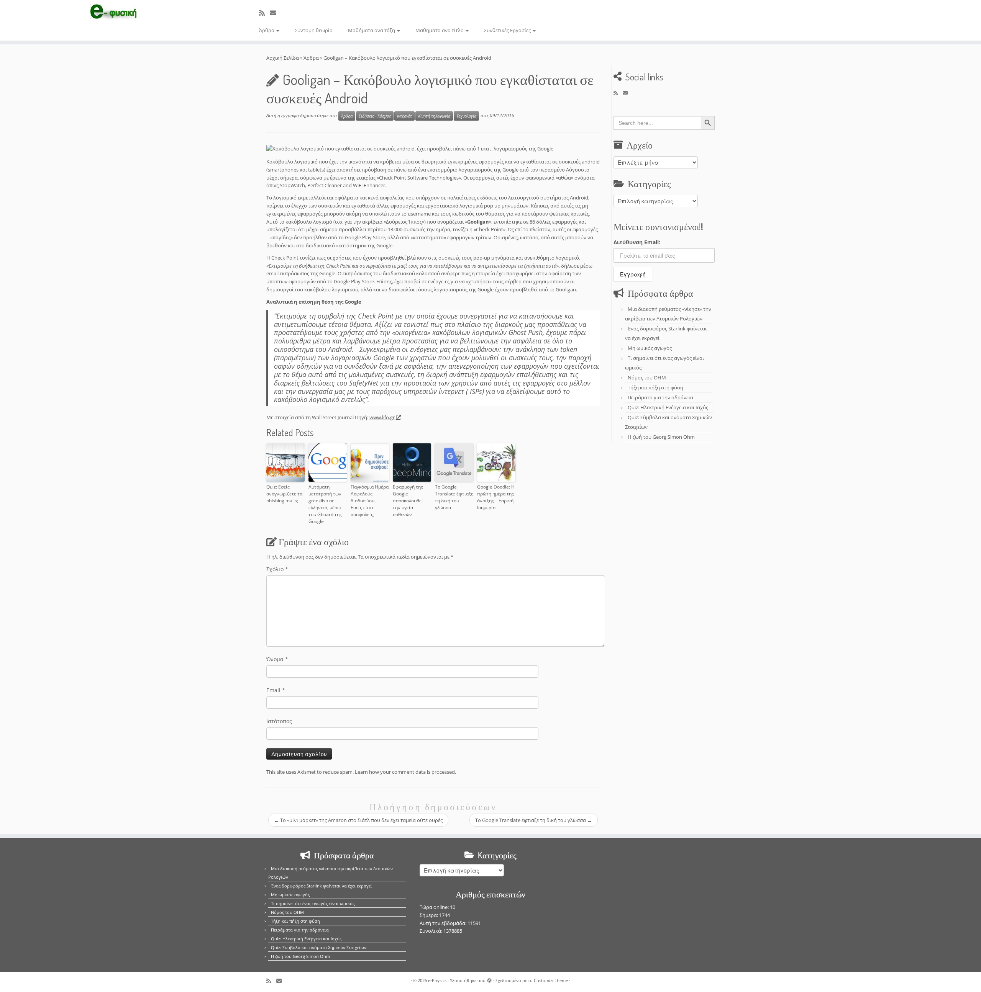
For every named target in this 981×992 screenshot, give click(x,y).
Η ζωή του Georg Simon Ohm (661, 436)
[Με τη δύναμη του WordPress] (489, 979)
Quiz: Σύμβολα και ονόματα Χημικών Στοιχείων (318, 947)
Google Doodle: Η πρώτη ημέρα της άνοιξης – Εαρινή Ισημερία (496, 497)
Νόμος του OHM (647, 377)
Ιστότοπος (279, 721)
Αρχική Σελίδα (283, 57)
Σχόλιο (277, 569)
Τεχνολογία (466, 116)
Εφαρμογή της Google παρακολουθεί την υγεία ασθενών (408, 501)
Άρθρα (267, 30)
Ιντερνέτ (404, 116)
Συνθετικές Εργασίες (508, 30)
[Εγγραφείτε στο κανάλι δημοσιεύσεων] (264, 12)
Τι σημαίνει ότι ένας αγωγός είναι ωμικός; (313, 903)
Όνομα (277, 659)
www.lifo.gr (382, 417)
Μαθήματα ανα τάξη (372, 30)
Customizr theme (551, 980)
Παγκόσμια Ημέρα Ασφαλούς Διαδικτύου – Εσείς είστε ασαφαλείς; (370, 501)
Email (275, 690)
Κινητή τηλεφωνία (434, 116)
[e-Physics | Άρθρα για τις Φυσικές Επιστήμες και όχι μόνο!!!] (113, 12)
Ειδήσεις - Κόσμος (375, 116)
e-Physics (437, 980)
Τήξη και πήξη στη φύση (655, 387)
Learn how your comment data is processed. (405, 771)
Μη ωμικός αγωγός (650, 348)
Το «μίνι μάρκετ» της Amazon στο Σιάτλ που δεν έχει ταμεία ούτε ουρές (358, 820)
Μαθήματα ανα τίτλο (440, 30)
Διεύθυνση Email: (637, 242)
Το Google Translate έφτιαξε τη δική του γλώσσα (454, 497)
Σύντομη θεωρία (314, 30)
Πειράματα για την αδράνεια (660, 397)
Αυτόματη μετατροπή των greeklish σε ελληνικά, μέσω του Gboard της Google (325, 504)
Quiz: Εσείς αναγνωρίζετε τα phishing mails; (284, 494)
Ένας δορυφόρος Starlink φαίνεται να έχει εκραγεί (321, 886)
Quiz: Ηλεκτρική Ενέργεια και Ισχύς (668, 407)
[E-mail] (275, 12)
